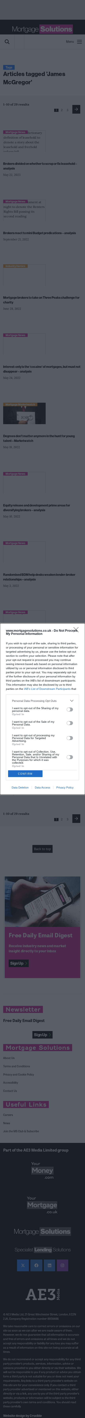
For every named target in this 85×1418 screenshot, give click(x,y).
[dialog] (42, 709)
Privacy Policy (65, 787)
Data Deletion (20, 787)
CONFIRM (25, 773)
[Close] (77, 631)
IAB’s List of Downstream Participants (47, 688)
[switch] (70, 709)
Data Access (42, 787)
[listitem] (42, 701)
